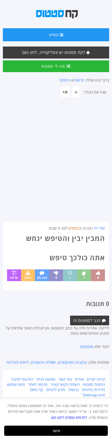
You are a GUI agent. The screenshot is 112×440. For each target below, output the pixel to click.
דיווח (27, 277)
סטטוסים (87, 346)
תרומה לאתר (38, 384)
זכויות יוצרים (96, 379)
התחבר (64, 80)
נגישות (73, 389)
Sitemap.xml (94, 394)
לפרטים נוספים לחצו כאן (69, 417)
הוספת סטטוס (94, 384)
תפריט (54, 34)
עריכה (14, 277)
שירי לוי (99, 228)
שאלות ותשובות (43, 362)
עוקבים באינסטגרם (72, 362)
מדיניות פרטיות (93, 389)
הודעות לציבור (22, 379)
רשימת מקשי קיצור (65, 384)
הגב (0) (42, 277)
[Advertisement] (56, 162)
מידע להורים (55, 389)
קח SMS (36, 389)
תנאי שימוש (16, 384)
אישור (56, 430)
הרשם (79, 80)
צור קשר (65, 379)
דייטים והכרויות (17, 362)
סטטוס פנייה (45, 379)
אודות (79, 379)
